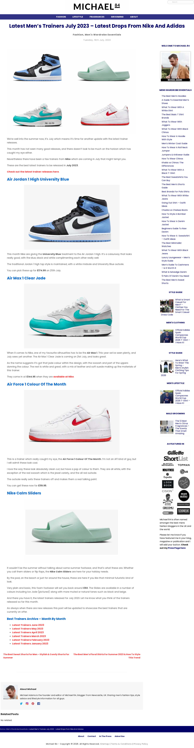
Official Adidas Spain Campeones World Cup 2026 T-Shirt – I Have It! (182, 336)
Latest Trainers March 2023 (29, 636)
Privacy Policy (141, 744)
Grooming (117, 16)
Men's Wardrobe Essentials (103, 34)
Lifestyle (77, 16)
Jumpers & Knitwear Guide (175, 154)
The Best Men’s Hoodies (174, 96)
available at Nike (63, 376)
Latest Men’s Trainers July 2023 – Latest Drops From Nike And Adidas (97, 25)
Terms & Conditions (121, 744)
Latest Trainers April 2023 (28, 632)
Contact (91, 736)
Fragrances (97, 16)
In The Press (105, 736)
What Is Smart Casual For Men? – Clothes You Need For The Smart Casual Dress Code (175, 307)
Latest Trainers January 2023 (30, 643)
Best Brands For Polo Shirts (175, 191)
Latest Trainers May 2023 (27, 628)
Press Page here (177, 547)
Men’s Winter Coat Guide (174, 143)
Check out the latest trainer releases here (33, 171)
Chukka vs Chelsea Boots (175, 210)
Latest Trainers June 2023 (28, 625)
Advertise (120, 736)
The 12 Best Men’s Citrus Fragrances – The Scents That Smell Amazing (182, 427)
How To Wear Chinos (172, 158)
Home (2, 729)
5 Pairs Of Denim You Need (175, 275)
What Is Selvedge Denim (174, 271)
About (134, 16)
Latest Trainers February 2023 (30, 640)
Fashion (61, 16)
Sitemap (104, 744)
